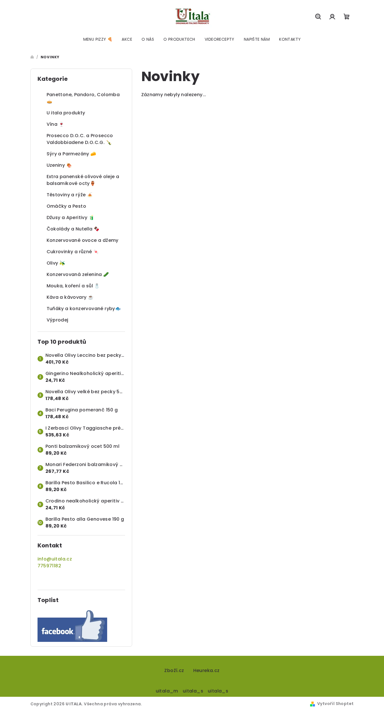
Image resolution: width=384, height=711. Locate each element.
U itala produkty (66, 113)
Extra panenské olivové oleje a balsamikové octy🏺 (83, 180)
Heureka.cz (206, 670)
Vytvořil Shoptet (335, 703)
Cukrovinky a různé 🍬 (73, 251)
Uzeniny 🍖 (59, 165)
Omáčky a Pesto (66, 206)
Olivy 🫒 (56, 263)
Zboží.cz (174, 670)
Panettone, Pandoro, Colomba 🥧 (83, 98)
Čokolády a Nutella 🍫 (73, 229)
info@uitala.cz (55, 559)
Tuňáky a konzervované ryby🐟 (84, 308)
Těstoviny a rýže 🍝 (70, 194)
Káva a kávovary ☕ (70, 297)
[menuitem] (98, 39)
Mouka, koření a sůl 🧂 (73, 286)
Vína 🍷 (56, 124)
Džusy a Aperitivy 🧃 (71, 217)
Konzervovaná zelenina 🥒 (78, 274)
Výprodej (58, 320)
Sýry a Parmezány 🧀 (71, 154)
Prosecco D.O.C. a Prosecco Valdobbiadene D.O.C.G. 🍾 (80, 139)
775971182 (49, 565)
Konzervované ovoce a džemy (83, 240)
